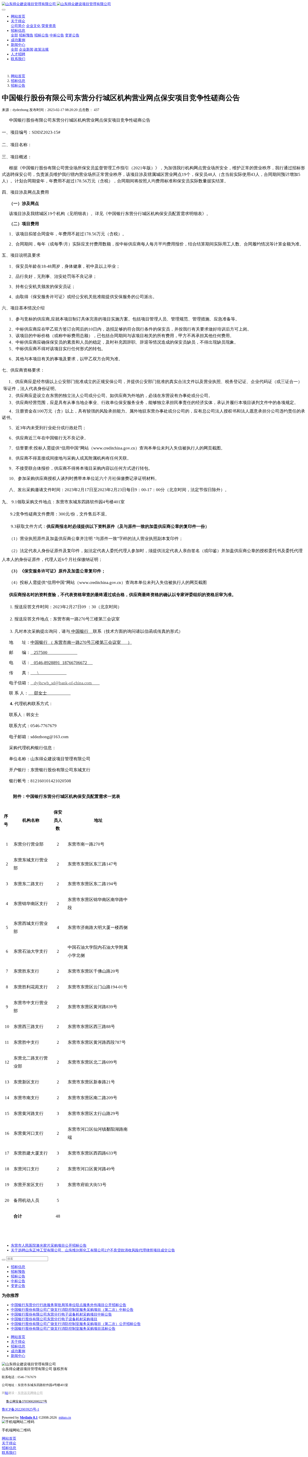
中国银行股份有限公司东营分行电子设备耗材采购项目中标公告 (61, 1314)
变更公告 (18, 1286)
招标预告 (18, 1271)
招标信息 (18, 81)
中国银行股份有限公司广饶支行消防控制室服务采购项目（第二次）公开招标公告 (76, 1324)
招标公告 (18, 85)
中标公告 (18, 1281)
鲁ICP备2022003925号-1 (20, 1409)
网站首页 (18, 16)
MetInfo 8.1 (29, 1417)
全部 (14, 35)
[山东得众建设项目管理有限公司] (154, 4)
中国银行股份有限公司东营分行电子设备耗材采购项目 (54, 1319)
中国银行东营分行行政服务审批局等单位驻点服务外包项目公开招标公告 (68, 1305)
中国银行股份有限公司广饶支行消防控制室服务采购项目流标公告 (63, 1328)
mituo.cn (65, 1417)
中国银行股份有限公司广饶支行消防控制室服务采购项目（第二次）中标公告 (72, 1310)
